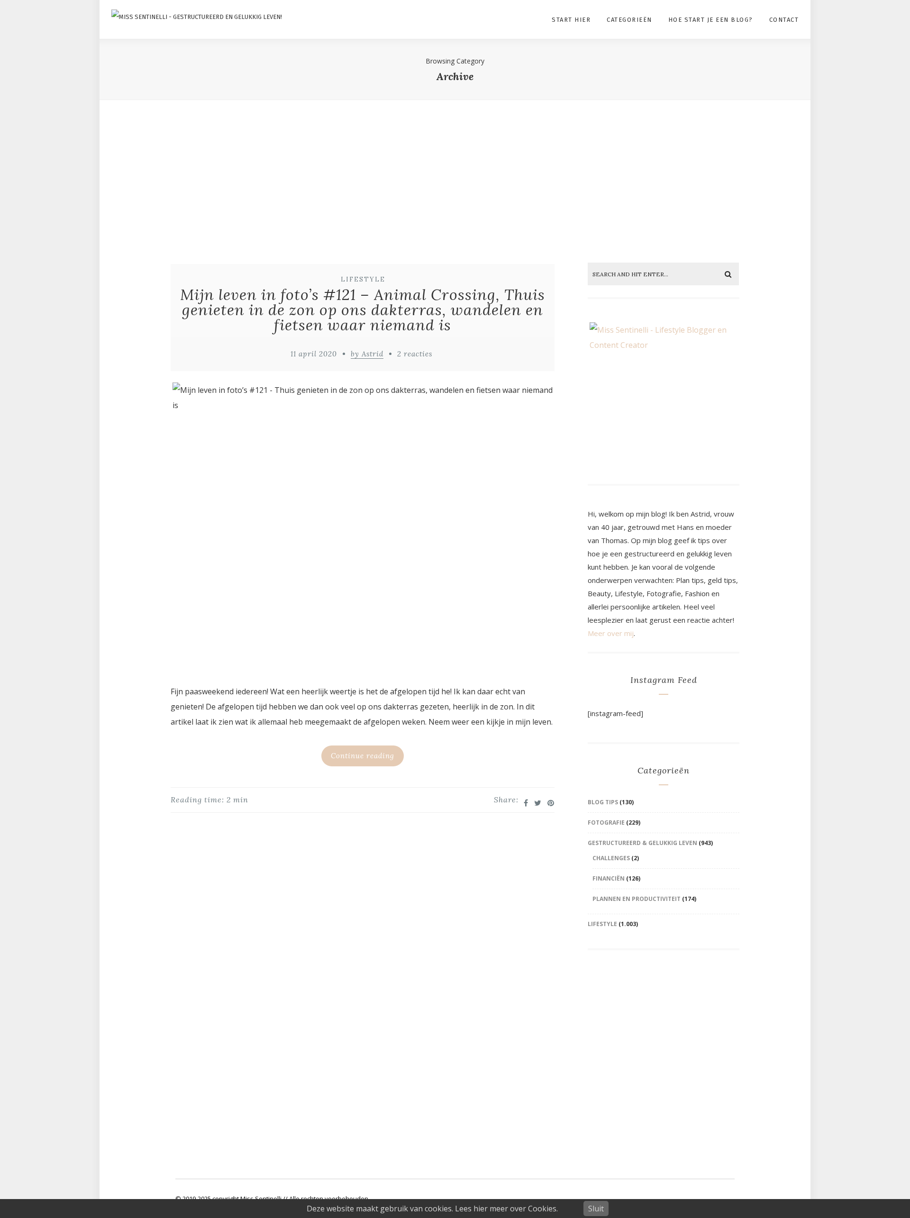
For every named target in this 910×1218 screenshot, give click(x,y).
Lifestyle (363, 279)
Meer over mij (611, 633)
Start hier (571, 19)
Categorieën (629, 19)
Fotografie (606, 822)
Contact (784, 19)
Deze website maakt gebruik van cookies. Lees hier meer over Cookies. (432, 1208)
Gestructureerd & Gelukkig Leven (642, 843)
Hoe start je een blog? (710, 19)
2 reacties (414, 353)
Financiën (608, 878)
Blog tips (603, 802)
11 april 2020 (314, 353)
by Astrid (367, 353)
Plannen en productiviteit (636, 899)
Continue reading (362, 755)
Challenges (611, 858)
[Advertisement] (455, 172)
